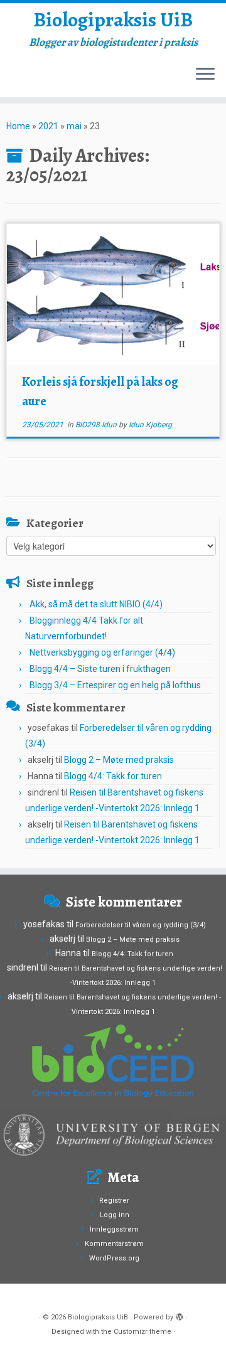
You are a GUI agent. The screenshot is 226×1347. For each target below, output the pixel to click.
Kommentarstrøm (114, 1244)
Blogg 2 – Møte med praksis (119, 760)
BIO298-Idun (97, 424)
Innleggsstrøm (114, 1229)
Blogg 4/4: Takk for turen (113, 776)
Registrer (114, 1200)
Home (18, 126)
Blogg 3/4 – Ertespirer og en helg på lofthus (115, 685)
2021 (48, 126)
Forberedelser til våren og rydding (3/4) (140, 925)
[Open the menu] (205, 74)
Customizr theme (142, 1332)
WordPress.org (114, 1258)
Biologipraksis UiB (113, 19)
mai (74, 126)
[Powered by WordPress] (179, 1315)
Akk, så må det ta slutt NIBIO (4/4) (96, 604)
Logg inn (114, 1215)
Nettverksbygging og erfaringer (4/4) (102, 652)
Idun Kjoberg (150, 424)
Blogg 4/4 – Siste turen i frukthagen (100, 669)
